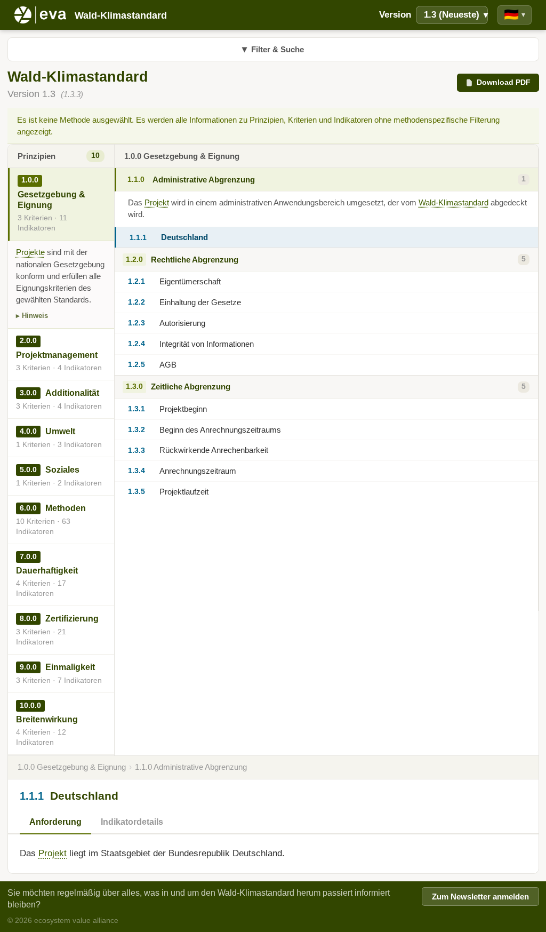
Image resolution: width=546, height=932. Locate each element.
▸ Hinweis (32, 316)
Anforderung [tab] (55, 821)
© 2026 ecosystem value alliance (62, 920)
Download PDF (504, 82)
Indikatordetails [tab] (132, 821)
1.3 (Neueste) (456, 15)
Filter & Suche (272, 49)
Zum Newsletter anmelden (480, 897)
